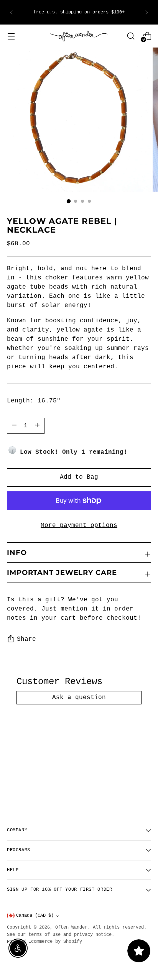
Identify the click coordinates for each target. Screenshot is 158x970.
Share (26, 639)
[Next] (146, 12)
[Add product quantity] (14, 425)
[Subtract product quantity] (37, 425)
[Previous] (11, 12)
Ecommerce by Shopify (55, 941)
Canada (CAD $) (35, 915)
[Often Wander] (79, 36)
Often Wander (71, 927)
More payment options (79, 525)
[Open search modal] (130, 36)
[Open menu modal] (11, 36)
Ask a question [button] (79, 697)
